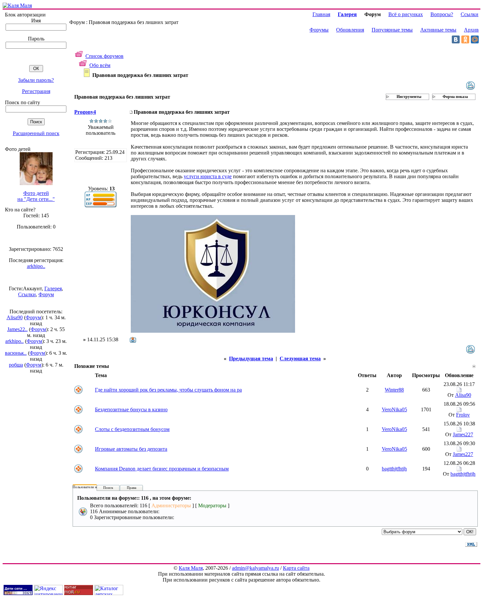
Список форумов (104, 56)
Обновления (350, 30)
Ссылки (27, 294)
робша (16, 365)
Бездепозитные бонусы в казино (131, 409)
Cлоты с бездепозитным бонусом (132, 429)
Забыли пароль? (36, 80)
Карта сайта (296, 568)
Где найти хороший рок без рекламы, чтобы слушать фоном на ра (168, 390)
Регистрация (36, 91)
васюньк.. (16, 353)
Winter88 (394, 390)
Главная (321, 14)
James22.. (17, 329)
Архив (471, 30)
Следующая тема (300, 358)
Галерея (53, 288)
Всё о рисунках (405, 14)
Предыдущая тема (251, 358)
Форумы (319, 30)
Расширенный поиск (36, 133)
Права (131, 488)
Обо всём (99, 65)
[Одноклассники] (465, 39)
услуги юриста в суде (208, 176)
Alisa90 (15, 317)
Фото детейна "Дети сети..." (36, 196)
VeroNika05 (394, 409)
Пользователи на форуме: (93, 487)
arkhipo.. (36, 266)
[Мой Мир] (475, 39)
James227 (463, 434)
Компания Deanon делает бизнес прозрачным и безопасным (162, 468)
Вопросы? (441, 14)
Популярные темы (392, 30)
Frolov (463, 415)
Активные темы (438, 30)
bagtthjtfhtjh (394, 468)
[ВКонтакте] (456, 39)
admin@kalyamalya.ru (255, 568)
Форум (46, 294)
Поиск (108, 488)
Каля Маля (191, 568)
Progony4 (85, 112)
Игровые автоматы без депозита (131, 449)
